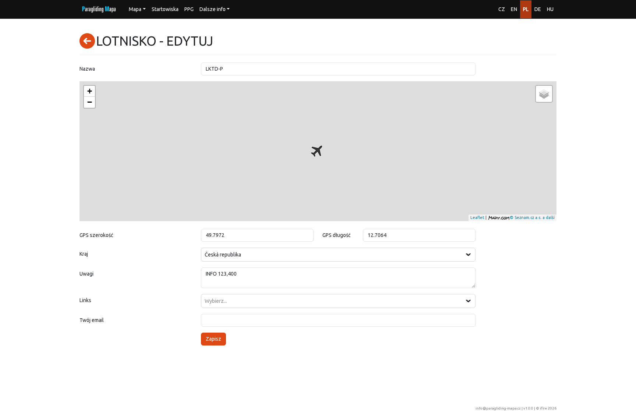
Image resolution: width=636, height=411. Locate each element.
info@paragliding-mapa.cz (498, 408)
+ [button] (89, 91)
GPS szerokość (96, 235)
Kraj (84, 254)
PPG (189, 9)
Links (85, 300)
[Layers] (544, 94)
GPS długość (336, 235)
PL (526, 9)
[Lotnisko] (316, 151)
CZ (501, 9)
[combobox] (338, 255)
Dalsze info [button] (212, 9)
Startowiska (165, 9)
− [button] (89, 102)
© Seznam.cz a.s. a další (532, 217)
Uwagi (86, 274)
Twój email (92, 320)
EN (514, 9)
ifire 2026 (548, 408)
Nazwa (87, 69)
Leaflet (477, 217)
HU (550, 9)
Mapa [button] (135, 9)
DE (537, 9)
